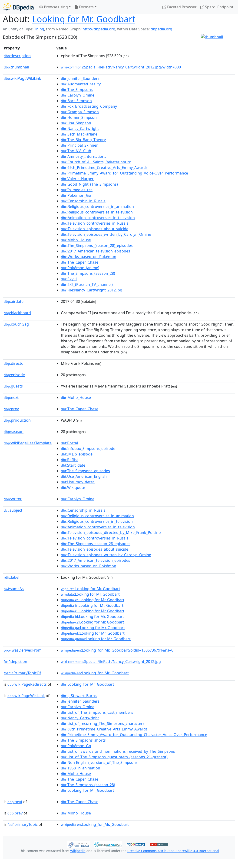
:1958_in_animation (80, 768)
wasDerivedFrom (23, 650)
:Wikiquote (73, 487)
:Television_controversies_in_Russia (95, 223)
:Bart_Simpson (76, 100)
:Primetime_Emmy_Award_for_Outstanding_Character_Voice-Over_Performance (134, 734)
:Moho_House (76, 239)
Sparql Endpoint (218, 7)
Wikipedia (78, 851)
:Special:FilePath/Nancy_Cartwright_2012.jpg (111, 661)
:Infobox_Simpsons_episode (88, 448)
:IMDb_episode (77, 454)
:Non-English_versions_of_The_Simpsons (99, 762)
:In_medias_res (77, 189)
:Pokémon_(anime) (80, 267)
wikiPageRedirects (27, 684)
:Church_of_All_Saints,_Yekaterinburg (96, 162)
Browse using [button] (55, 7)
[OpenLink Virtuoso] (78, 844)
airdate (13, 301)
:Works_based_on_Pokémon (88, 256)
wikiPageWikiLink (22, 78)
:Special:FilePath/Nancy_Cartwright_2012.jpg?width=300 (121, 67)
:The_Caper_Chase (79, 262)
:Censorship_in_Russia (83, 200)
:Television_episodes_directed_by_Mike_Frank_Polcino (111, 532)
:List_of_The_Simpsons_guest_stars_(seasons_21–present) (114, 756)
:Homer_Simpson (79, 117)
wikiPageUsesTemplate (28, 443)
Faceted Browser (181, 7)
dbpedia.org (161, 29)
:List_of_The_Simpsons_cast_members (97, 712)
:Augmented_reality (81, 84)
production (17, 420)
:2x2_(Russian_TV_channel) (87, 284)
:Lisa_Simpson (76, 123)
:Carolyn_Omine (77, 95)
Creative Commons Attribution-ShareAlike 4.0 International (173, 851)
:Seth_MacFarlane (79, 134)
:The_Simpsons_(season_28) (88, 273)
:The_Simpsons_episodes (85, 470)
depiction (15, 661)
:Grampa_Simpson (80, 111)
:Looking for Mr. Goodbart (90, 588)
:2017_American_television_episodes (95, 251)
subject (13, 510)
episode (14, 374)
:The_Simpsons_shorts (83, 740)
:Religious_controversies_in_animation (97, 206)
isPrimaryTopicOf (22, 672)
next (11, 397)
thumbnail (16, 67)
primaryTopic (22, 824)
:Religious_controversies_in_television (97, 212)
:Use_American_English (84, 476)
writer (13, 498)
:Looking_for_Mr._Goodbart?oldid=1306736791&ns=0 (117, 650)
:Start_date (73, 465)
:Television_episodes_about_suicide (94, 228)
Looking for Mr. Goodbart (83, 19)
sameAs (14, 588)
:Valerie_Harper (77, 178)
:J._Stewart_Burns (79, 695)
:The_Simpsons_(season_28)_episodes (97, 245)
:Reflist (69, 459)
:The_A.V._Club (76, 150)
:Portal (69, 443)
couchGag (16, 324)
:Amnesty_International (84, 156)
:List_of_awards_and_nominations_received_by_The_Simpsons (118, 751)
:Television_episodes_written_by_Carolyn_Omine (106, 234)
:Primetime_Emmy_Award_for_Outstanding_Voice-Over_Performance (124, 173)
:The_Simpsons (77, 89)
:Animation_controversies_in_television (98, 217)
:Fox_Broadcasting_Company (89, 106)
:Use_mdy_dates (78, 481)
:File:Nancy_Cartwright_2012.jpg (91, 290)
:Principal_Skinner (79, 145)
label (11, 577)
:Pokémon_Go (76, 195)
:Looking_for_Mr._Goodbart (95, 672)
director (14, 363)
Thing (39, 29)
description (17, 55)
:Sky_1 (69, 278)
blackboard (17, 312)
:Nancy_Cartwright (80, 128)
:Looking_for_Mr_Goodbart (87, 684)
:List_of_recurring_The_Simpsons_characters (103, 723)
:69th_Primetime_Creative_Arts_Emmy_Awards (104, 167)
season (13, 431)
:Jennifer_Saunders (80, 78)
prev (11, 408)
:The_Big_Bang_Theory (83, 139)
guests (13, 386)
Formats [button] (86, 7)
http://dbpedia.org (99, 29)
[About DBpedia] (18, 7)
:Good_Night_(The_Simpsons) (89, 184)
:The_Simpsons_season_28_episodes (95, 543)
